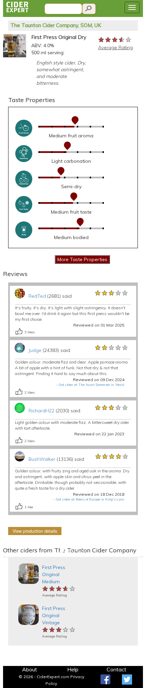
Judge (35, 350)
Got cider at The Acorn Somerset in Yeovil (91, 384)
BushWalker (42, 459)
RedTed (37, 296)
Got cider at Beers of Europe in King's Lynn (90, 499)
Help (72, 669)
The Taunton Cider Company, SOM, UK (56, 25)
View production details (35, 531)
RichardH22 (41, 411)
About (29, 669)
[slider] (115, 39)
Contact (116, 669)
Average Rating (115, 47)
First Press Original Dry (59, 37)
